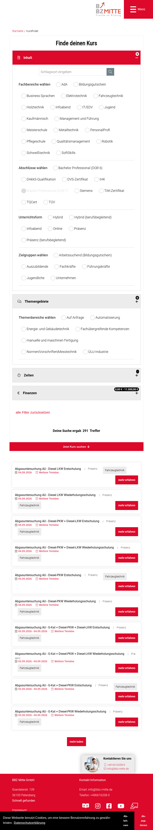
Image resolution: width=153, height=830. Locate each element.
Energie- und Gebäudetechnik (48, 329)
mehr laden (76, 741)
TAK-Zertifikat (114, 191)
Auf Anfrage (75, 317)
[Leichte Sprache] (85, 806)
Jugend (109, 107)
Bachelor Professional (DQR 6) (80, 168)
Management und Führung (79, 118)
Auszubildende (37, 266)
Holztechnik (35, 107)
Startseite (17, 31)
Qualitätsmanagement (73, 141)
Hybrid (58, 217)
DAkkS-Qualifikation (41, 179)
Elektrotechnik (76, 96)
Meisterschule (37, 130)
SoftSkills (68, 153)
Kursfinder (32, 31)
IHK (102, 179)
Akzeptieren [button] (143, 821)
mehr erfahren (126, 480)
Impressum (19, 810)
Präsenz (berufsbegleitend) (46, 240)
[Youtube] (121, 806)
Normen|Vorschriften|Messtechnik (52, 352)
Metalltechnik (69, 130)
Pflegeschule (36, 141)
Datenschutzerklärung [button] (29, 822)
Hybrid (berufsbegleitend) (93, 217)
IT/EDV (87, 107)
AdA (64, 84)
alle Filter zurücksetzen (33, 412)
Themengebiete (81, 299)
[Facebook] (109, 806)
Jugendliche (35, 278)
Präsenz (80, 229)
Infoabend (63, 107)
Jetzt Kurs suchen (75, 446)
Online (57, 229)
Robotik (107, 141)
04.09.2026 (25, 472)
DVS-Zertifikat (77, 179)
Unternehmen (66, 278)
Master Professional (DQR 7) (47, 191)
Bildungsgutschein (92, 84)
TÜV (52, 202)
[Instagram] (97, 806)
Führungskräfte (98, 266)
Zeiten (81, 373)
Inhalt (81, 56)
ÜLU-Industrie (98, 352)
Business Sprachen (41, 96)
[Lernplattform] (134, 806)
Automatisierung (108, 317)
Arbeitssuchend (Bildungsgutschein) (85, 255)
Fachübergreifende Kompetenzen (105, 329)
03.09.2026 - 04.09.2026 (32, 631)
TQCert (32, 202)
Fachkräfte (68, 266)
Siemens (86, 191)
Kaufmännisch (37, 118)
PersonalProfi (100, 130)
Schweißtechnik (38, 153)
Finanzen (80, 391)
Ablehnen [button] (125, 821)
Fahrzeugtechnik (111, 96)
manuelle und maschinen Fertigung (52, 340)
